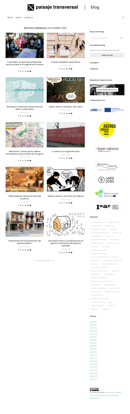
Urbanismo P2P (96, 295)
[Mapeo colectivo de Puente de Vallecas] (66, 179)
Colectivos (116, 233)
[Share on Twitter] (20, 71)
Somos (18, 17)
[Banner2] (107, 129)
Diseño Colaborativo (98, 239)
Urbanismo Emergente (112, 291)
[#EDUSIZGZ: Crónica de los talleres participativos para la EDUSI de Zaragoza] (25, 134)
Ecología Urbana (97, 243)
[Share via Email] (30, 71)
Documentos (114, 239)
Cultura (109, 236)
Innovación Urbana (98, 253)
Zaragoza (105, 309)
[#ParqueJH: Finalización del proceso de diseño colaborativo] (25, 90)
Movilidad (95, 260)
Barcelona (109, 226)
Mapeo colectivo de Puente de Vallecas (66, 196)
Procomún (116, 271)
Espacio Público (113, 243)
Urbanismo (96, 291)
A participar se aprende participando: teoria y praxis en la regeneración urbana (24, 63)
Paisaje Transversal (109, 264)
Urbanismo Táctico (98, 302)
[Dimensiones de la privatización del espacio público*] (25, 224)
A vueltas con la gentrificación (66, 151)
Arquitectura (114, 222)
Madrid (115, 257)
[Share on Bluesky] (28, 71)
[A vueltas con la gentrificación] (66, 134)
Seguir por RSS (107, 55)
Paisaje (94, 264)
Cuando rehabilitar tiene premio (65, 62)
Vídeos (94, 309)
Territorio (114, 288)
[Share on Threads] (25, 71)
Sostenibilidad (110, 285)
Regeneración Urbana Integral (102, 281)
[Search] (123, 17)
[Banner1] (107, 110)
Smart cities (96, 285)
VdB (110, 302)
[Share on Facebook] (18, 71)
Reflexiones (109, 274)
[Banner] (107, 150)
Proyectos (28, 17)
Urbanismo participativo (99, 298)
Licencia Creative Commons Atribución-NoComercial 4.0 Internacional (105, 395)
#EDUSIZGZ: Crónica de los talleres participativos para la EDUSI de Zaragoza (24, 152)
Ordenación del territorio (112, 260)
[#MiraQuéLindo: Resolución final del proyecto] (25, 179)
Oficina (10, 17)
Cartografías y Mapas (99, 229)
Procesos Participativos (99, 271)
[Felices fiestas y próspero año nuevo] (66, 90)
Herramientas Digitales (99, 250)
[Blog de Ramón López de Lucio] (107, 89)
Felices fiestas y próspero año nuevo (65, 106)
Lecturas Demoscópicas (99, 257)
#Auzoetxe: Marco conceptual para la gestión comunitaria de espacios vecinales (65, 243)
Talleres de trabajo (98, 288)
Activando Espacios (98, 222)
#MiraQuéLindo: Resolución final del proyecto (24, 197)
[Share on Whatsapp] (23, 71)
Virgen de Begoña (97, 305)
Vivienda (111, 305)
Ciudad (114, 229)
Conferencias (96, 236)
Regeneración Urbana (99, 278)
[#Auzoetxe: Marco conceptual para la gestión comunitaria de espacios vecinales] (66, 224)
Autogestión (96, 226)
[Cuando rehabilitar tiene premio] (66, 45)
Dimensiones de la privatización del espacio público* (25, 242)
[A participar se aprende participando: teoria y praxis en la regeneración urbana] (25, 45)
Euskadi (94, 246)
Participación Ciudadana (100, 267)
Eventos (106, 246)
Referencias (96, 274)
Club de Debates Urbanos (100, 233)
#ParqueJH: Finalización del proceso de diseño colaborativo (25, 107)
